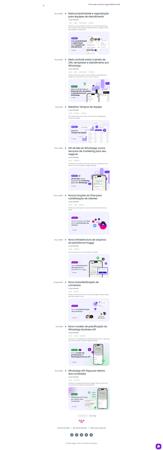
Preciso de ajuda (63, 428)
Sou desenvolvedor (80, 428)
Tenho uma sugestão (98, 428)
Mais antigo (92, 416)
